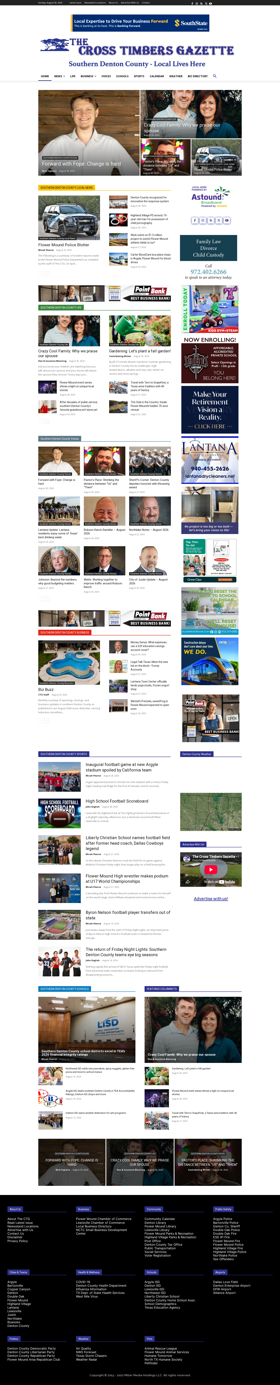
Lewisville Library (157, 1230)
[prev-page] (40, 273)
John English (93, 806)
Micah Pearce (46, 250)
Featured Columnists (162, 988)
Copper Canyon (18, 1289)
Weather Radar (86, 1359)
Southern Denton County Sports (64, 754)
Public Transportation (160, 1248)
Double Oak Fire (224, 1233)
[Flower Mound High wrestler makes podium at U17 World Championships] (59, 888)
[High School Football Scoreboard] (59, 813)
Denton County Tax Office (163, 1244)
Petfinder (151, 1363)
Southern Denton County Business (65, 632)
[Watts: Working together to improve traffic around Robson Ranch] (105, 560)
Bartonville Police (225, 1223)
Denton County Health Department (101, 1285)
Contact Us (15, 1233)
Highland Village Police (229, 1252)
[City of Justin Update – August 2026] (150, 560)
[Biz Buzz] (69, 662)
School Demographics (160, 1304)
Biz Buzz (46, 689)
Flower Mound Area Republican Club (33, 1359)
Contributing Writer (120, 356)
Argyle (12, 1282)
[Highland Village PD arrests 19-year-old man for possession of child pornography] (118, 219)
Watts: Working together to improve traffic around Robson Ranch (103, 583)
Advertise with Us (20, 1230)
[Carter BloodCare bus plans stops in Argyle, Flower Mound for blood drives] (118, 259)
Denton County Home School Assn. (170, 1300)
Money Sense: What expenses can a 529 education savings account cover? (149, 646)
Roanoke (13, 1322)
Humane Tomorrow (158, 1356)
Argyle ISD (152, 1282)
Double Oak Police (226, 1230)
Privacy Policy (17, 1241)
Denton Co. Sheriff (226, 1226)
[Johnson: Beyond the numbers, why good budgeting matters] (59, 560)
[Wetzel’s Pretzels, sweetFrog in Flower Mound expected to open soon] (118, 705)
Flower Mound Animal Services (167, 1352)
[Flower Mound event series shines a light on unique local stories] (47, 387)
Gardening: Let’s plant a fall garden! (140, 351)
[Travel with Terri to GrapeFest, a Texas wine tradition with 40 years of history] (118, 387)
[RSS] (201, 2)
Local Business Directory (94, 1226)
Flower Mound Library (160, 1226)
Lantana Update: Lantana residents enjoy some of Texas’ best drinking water (58, 533)
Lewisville (14, 1311)
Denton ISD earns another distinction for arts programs (96, 1113)
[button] (214, 76)
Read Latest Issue (20, 1223)
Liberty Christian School (162, 1296)
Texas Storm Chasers (91, 1356)
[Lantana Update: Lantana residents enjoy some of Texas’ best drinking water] (59, 511)
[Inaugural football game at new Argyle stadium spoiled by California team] (59, 777)
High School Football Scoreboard (117, 801)
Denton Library (155, 1223)
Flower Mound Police (228, 1244)
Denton (12, 1293)
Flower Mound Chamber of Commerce (103, 1219)
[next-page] (46, 273)
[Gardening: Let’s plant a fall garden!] (140, 330)
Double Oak (15, 1296)
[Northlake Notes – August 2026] (150, 511)
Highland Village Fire (228, 1248)
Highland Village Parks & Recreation (170, 1237)
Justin (11, 1315)
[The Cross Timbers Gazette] (140, 52)
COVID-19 (83, 1282)
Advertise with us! (211, 898)
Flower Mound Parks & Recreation (169, 1233)
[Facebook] (192, 2)
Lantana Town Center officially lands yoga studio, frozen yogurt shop (150, 685)
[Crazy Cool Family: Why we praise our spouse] (191, 114)
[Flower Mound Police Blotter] (216, 157)
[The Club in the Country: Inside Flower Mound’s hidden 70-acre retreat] (118, 406)
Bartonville (15, 1285)
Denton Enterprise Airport (231, 1285)
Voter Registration (158, 1255)
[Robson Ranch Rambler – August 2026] (105, 511)
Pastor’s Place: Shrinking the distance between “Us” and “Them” (101, 483)
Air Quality (83, 1348)
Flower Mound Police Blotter (63, 245)
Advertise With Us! (193, 844)
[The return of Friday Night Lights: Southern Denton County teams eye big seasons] (59, 962)
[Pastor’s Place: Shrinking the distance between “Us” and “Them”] (105, 461)
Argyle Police (222, 1219)
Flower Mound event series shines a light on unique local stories (77, 386)
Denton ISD (153, 1285)
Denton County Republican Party (31, 1356)
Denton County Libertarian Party (31, 1352)
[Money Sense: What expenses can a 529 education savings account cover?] (118, 646)
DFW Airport (222, 1289)
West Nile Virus (87, 1296)
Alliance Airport (224, 1293)
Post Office (153, 1241)
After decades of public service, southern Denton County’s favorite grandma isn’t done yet (79, 406)
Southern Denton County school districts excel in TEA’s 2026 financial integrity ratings (83, 1053)
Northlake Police (225, 1255)
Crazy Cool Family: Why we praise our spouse (182, 1054)
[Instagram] (196, 2)
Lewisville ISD (154, 1289)
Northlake (14, 1318)
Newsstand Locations (22, 1226)
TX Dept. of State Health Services (100, 1293)
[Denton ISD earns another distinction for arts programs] (50, 1120)
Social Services (155, 1252)
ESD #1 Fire (221, 1237)
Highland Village (19, 1304)
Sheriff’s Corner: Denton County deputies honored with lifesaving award (149, 483)
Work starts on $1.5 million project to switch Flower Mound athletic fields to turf (149, 238)
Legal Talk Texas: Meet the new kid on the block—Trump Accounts (149, 665)
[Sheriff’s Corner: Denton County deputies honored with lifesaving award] (150, 461)
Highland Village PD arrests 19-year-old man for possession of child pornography (149, 219)
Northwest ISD (155, 1293)
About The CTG (18, 1219)
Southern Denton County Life (160, 119)
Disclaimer (14, 1237)
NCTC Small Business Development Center (101, 1231)
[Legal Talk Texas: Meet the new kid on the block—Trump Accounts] (118, 666)
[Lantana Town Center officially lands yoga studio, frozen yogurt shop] (118, 686)
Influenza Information (91, 1289)
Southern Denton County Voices (60, 158)
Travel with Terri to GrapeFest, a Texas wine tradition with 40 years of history (150, 386)
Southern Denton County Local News (215, 164)
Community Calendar (160, 1219)
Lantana (13, 1307)
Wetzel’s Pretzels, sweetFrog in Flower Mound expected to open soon (150, 705)
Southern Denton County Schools (65, 988)
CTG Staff (43, 694)
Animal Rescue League (161, 1348)
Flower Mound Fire (226, 1241)
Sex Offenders (223, 1259)
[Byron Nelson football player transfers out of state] (59, 925)
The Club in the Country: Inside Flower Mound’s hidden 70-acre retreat (149, 406)
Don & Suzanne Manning (52, 360)
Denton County (18, 1326)
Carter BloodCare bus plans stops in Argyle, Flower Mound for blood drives (151, 258)
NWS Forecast (86, 1352)
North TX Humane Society (163, 1359)
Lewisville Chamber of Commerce (100, 1223)
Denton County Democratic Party (31, 1348)
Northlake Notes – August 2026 (149, 530)
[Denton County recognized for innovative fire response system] (118, 202)
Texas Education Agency (162, 1307)
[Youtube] (210, 2)
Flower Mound (17, 1300)
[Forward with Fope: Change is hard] (89, 133)
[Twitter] (206, 2)
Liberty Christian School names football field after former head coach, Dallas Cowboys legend (128, 843)
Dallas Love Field (225, 1282)
